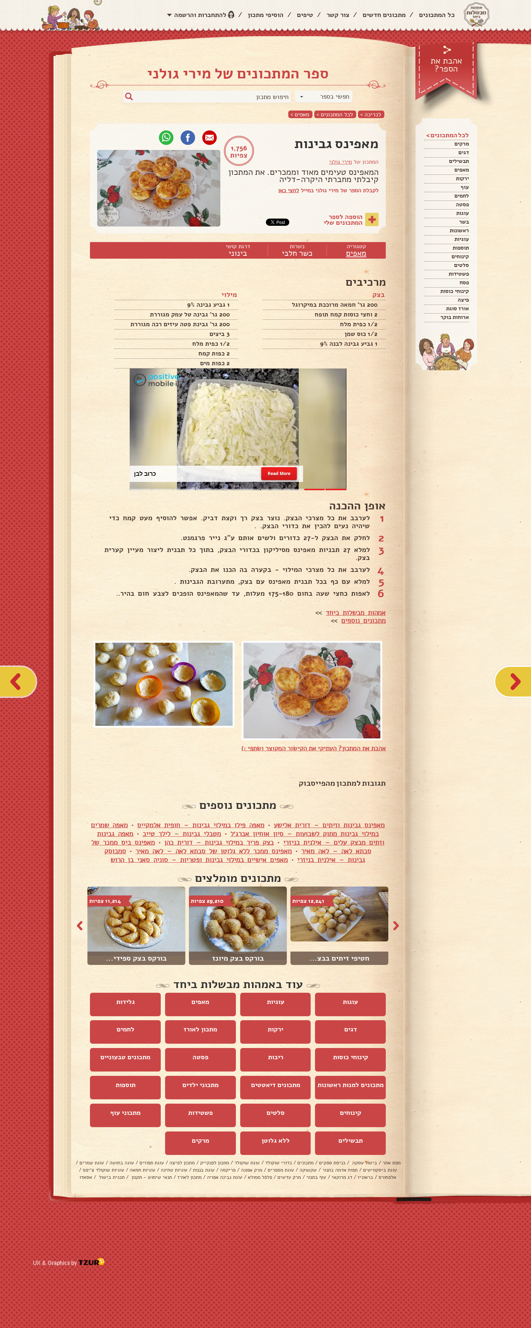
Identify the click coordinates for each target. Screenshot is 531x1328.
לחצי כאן (288, 190)
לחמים (461, 195)
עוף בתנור (316, 1177)
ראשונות (459, 230)
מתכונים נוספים (363, 620)
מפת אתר (392, 1162)
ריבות (275, 1057)
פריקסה (228, 1170)
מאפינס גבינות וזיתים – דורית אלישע (329, 825)
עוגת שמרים (91, 1162)
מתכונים (305, 1162)
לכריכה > (370, 114)
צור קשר (338, 14)
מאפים (461, 169)
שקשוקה (308, 1170)
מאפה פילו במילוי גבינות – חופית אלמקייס (200, 825)
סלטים (461, 265)
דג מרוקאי (342, 1177)
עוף (465, 187)
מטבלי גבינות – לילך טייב (182, 833)
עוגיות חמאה (142, 1170)
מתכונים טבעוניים (125, 1057)
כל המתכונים (437, 14)
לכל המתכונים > (334, 114)
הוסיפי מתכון (266, 14)
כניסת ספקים (332, 1162)
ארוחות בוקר (454, 317)
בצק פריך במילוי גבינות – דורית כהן (219, 842)
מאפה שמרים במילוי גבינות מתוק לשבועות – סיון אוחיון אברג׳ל (235, 829)
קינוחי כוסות (454, 291)
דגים (463, 152)
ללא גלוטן (276, 1140)
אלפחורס (387, 1177)
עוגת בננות (204, 1170)
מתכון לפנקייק (214, 1162)
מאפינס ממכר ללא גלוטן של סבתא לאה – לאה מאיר (213, 851)
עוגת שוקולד (247, 1162)
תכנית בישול (111, 1177)
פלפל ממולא (260, 1177)
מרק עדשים (289, 1177)
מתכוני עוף (125, 1112)
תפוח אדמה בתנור (340, 1170)
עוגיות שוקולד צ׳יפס (103, 1170)
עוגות (462, 213)
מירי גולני (340, 162)
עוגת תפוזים (151, 1162)
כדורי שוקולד (278, 1162)
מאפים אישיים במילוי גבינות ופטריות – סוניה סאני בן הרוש (199, 860)
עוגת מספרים (281, 1170)
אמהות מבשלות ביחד (356, 612)
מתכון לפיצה (182, 1162)
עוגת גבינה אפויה (224, 1177)
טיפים (305, 14)
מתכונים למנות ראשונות (351, 1085)
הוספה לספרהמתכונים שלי (343, 220)
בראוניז (365, 1177)
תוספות (461, 247)
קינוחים (460, 256)
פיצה (463, 299)
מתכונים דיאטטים (275, 1085)
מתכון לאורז (200, 1029)
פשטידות (459, 273)
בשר (464, 221)
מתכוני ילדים (200, 1085)
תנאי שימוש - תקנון (151, 1177)
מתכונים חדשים (384, 14)
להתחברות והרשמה (200, 14)
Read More (279, 474)
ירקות (462, 178)
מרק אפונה (251, 1170)
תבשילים (459, 161)
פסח (464, 282)
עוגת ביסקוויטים (380, 1170)
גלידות (125, 1001)
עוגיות (461, 239)
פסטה (462, 204)
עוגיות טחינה (174, 1170)
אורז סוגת (457, 308)
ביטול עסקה (364, 1162)
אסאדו (85, 1177)
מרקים (461, 143)
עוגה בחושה (121, 1162)
